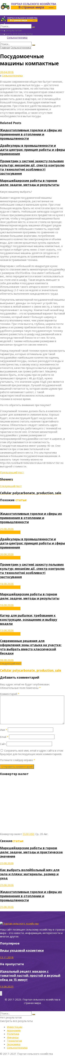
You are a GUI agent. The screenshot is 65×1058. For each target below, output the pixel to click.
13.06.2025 (7, 986)
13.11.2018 (7, 957)
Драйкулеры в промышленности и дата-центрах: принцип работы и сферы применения (32, 149)
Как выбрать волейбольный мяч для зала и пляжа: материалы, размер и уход (29, 874)
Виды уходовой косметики (22, 950)
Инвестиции (14, 1027)
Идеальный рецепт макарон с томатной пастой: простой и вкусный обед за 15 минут (30, 975)
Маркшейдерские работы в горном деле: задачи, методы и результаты (29, 182)
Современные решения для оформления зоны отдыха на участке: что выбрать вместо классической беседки (31, 647)
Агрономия (13, 1030)
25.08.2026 (7, 529)
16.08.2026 (7, 605)
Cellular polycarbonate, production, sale (30, 670)
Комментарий (9, 694)
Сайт (3, 744)
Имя (3, 729)
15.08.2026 (7, 630)
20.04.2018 (7, 72)
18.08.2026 (7, 583)
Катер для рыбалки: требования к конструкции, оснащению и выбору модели (28, 619)
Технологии (14, 1040)
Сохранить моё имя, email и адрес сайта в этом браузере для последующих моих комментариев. (31, 752)
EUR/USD (28, 834)
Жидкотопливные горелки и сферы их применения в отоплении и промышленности (31, 134)
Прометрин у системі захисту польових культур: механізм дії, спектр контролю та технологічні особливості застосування (32, 167)
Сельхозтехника (17, 37)
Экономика (13, 1044)
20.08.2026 (7, 554)
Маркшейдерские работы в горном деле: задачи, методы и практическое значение (31, 852)
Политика (13, 1034)
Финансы (12, 1037)
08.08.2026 (7, 660)
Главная (5, 47)
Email (4, 737)
